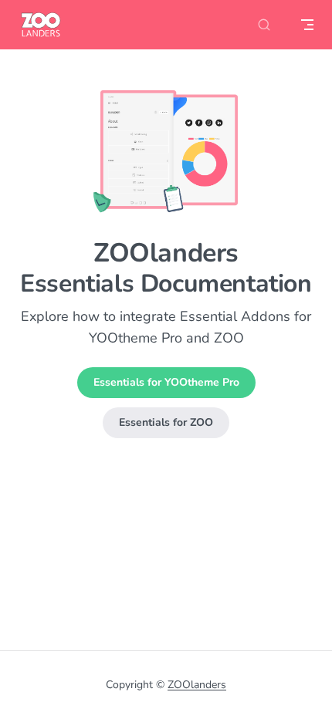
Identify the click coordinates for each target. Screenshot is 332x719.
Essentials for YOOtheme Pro (166, 382)
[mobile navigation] (307, 24)
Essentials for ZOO (166, 422)
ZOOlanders (197, 684)
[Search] (264, 25)
